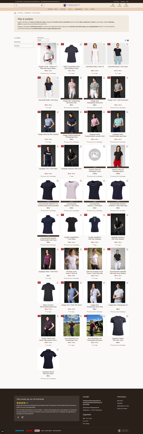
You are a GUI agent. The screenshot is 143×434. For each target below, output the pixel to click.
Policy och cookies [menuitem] (122, 408)
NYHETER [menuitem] (50, 9)
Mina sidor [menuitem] (120, 400)
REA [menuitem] (86, 9)
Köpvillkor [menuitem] (120, 403)
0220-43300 (19, 1)
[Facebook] (18, 417)
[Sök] (42, 5)
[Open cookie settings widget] (2, 431)
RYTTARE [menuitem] (63, 9)
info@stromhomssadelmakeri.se (32, 1)
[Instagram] (22, 417)
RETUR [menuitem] (92, 9)
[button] (119, 5)
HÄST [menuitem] (56, 9)
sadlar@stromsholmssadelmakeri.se (51, 1)
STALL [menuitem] (70, 9)
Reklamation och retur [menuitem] (123, 406)
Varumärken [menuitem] (78, 9)
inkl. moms (116, 1)
